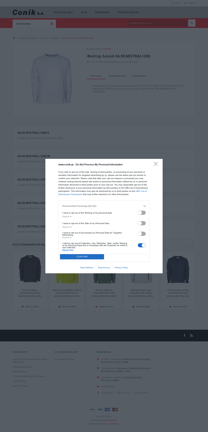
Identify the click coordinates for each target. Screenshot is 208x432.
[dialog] (104, 216)
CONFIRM (82, 257)
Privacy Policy (121, 267)
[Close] (157, 165)
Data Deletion (86, 267)
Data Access (104, 267)
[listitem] (104, 206)
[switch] (142, 213)
